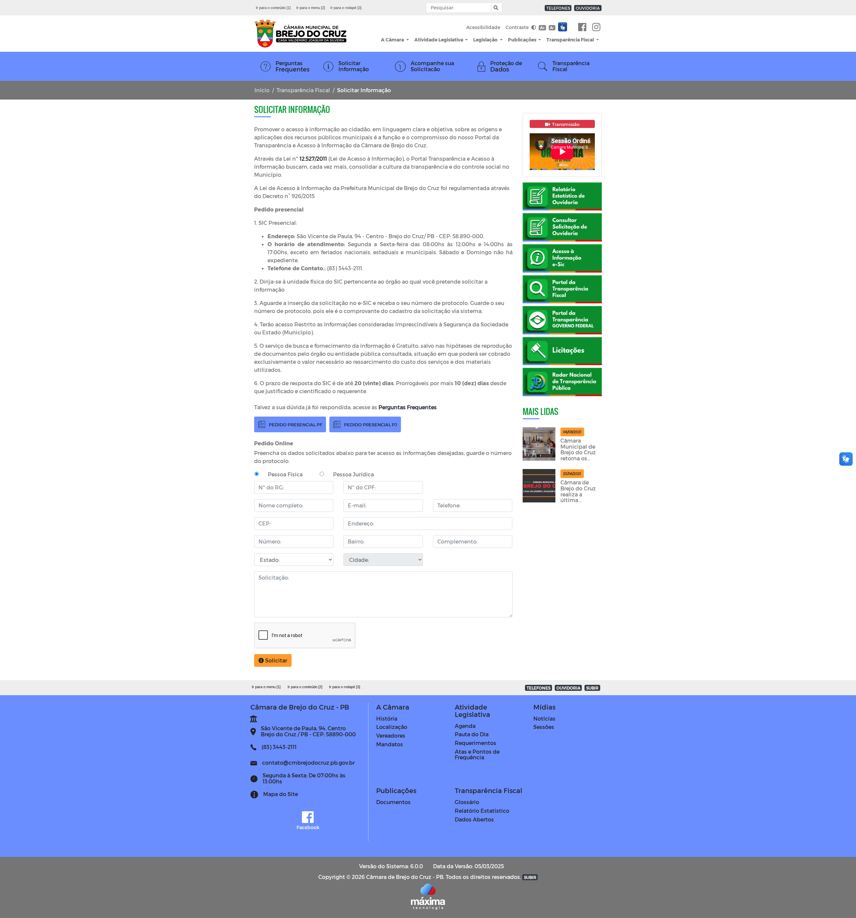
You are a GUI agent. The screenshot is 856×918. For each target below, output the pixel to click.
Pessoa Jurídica (353, 474)
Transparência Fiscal (570, 39)
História (386, 718)
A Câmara (393, 39)
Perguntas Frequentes (408, 407)
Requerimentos (475, 743)
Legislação (486, 39)
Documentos (393, 802)
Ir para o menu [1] (266, 687)
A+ (542, 27)
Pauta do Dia (472, 734)
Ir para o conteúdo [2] (305, 687)
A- (552, 27)
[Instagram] (596, 27)
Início (262, 90)
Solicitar (275, 660)
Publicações (522, 39)
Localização (391, 727)
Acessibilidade (483, 27)
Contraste (518, 27)
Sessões (543, 727)
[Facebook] (582, 27)
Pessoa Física (285, 474)
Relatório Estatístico (482, 810)
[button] (495, 7)
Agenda (465, 726)
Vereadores (390, 735)
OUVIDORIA (588, 8)
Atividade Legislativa (439, 39)
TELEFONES (558, 8)
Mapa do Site (280, 794)
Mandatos (389, 744)
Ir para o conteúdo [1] (273, 8)
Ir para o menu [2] (310, 8)
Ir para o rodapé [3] (345, 8)
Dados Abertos (474, 819)
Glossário (467, 802)
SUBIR (592, 687)
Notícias (544, 718)
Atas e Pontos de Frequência (477, 754)
